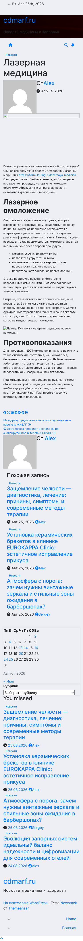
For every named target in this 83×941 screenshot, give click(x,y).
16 (36, 648)
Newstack (68, 903)
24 (6, 659)
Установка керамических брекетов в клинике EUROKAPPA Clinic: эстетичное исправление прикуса (40, 547)
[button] (66, 45)
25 (11, 659)
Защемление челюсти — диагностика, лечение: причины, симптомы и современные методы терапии (39, 501)
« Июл (8, 681)
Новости (11, 54)
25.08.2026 (18, 745)
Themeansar (18, 908)
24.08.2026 (18, 866)
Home (71, 919)
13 (21, 648)
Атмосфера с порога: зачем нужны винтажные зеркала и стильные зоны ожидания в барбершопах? (40, 594)
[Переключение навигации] (39, 45)
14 (26, 648)
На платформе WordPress (25, 903)
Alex (48, 83)
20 (21, 653)
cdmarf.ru (19, 20)
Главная (69, 927)
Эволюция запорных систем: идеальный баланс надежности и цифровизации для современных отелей (41, 848)
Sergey (44, 614)
